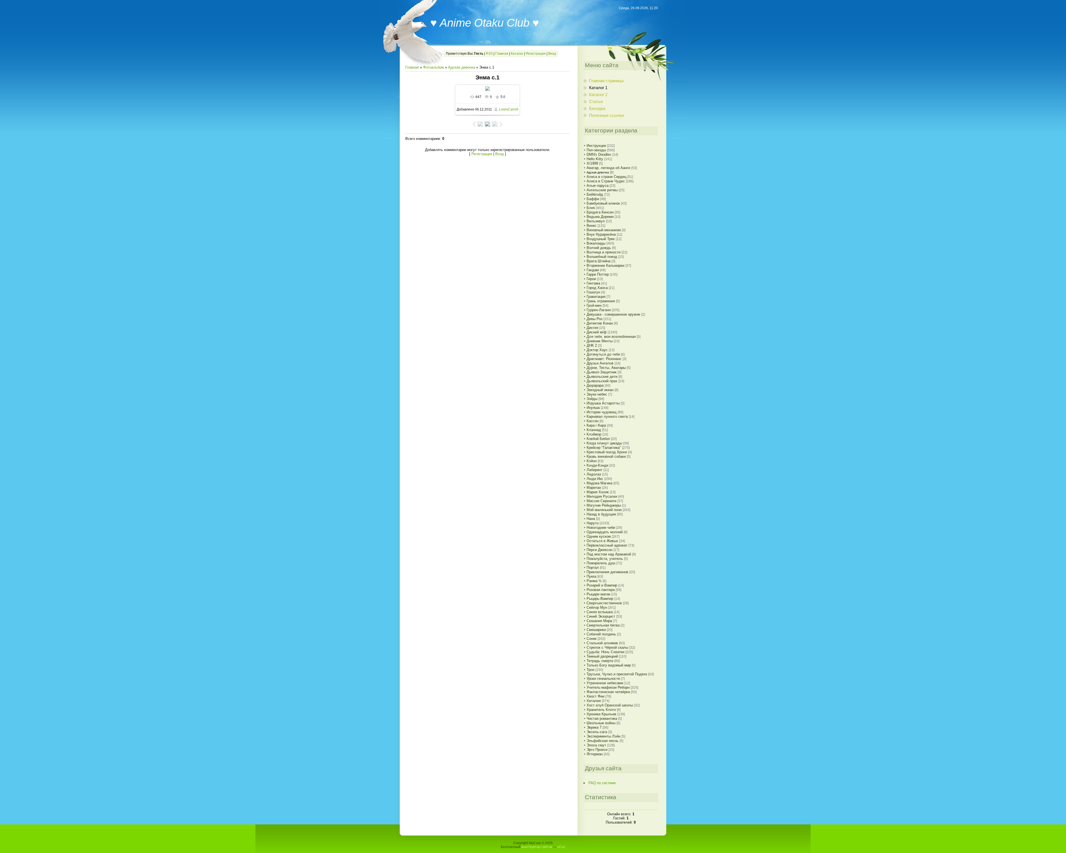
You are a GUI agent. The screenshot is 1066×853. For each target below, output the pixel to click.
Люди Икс (595, 479)
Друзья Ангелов (600, 363)
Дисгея (592, 328)
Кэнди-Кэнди (597, 465)
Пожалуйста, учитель (605, 559)
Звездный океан (600, 390)
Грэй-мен (594, 305)
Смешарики (596, 630)
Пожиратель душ (601, 563)
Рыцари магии (598, 594)
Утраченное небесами (605, 683)
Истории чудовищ (602, 412)
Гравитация (596, 297)
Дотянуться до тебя (603, 354)
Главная (501, 54)
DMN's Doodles (599, 154)
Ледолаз (594, 474)
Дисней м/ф (597, 332)
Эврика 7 (594, 727)
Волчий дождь (599, 248)
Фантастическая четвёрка (608, 692)
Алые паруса (598, 185)
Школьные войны (601, 723)
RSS (489, 54)
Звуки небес (597, 394)
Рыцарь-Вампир (600, 599)
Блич (591, 208)
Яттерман (595, 754)
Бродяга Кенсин (600, 212)
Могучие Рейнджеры (604, 505)
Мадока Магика (599, 483)
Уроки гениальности (603, 678)
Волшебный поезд (602, 257)
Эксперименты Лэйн (603, 736)
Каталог (517, 54)
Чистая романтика (602, 718)
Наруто (593, 523)
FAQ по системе (602, 783)
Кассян (593, 421)
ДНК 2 (592, 345)
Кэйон (592, 461)
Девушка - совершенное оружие (613, 314)
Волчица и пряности (603, 252)
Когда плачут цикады (604, 443)
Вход (552, 54)
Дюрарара (595, 385)
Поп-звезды (596, 150)
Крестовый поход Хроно (607, 452)
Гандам (593, 270)
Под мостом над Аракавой (609, 554)
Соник (592, 638)
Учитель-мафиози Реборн (608, 687)
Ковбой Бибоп (598, 439)
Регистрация (536, 54)
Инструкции (596, 146)
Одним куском (599, 536)
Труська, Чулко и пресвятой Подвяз (617, 674)
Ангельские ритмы (602, 190)
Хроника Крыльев (601, 714)
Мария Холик (598, 492)
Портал (593, 567)
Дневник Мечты (600, 341)
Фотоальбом (433, 67)
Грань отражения (601, 301)
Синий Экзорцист (601, 616)
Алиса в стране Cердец (606, 177)
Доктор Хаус (597, 350)
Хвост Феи (595, 696)
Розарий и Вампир (602, 585)
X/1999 (592, 163)
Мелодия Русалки (602, 496)
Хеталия (594, 701)
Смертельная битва (603, 625)
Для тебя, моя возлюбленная (611, 336)
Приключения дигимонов (607, 572)
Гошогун (593, 292)
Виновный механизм (604, 230)
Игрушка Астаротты (603, 403)
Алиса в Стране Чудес (606, 181)
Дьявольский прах (602, 381)
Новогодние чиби (601, 527)
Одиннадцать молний (605, 532)
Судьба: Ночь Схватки (605, 652)
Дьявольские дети (602, 376)
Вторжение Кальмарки (605, 265)
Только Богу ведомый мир (609, 665)
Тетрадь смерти (600, 661)
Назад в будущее (601, 514)
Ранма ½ (594, 581)
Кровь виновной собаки (606, 456)
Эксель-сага (597, 732)
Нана (591, 519)
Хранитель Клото (601, 710)
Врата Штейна (598, 261)
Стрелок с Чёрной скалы (607, 647)
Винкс (592, 225)
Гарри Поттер (598, 274)
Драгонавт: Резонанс (604, 359)
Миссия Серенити (601, 501)
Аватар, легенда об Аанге (608, 168)
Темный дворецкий (602, 656)
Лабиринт (594, 470)
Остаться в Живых (602, 541)
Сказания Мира (599, 621)
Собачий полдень (601, 634)
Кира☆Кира (596, 425)
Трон (590, 670)
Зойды (592, 399)
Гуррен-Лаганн (599, 310)
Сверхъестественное (604, 603)
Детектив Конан (600, 323)
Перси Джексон (599, 550)
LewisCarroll (508, 109)
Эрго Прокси (597, 750)
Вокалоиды (596, 243)
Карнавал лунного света (607, 416)
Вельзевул (596, 221)
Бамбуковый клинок (603, 203)
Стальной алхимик (602, 643)
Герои (591, 279)
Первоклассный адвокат (607, 545)
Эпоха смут (596, 745)
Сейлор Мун (597, 607)
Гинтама (593, 283)
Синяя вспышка (600, 612)
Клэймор (594, 434)
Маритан (594, 487)
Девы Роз (594, 319)
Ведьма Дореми (600, 217)
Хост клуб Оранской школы (610, 705)
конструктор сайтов (536, 847)
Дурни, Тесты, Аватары (606, 368)
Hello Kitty (595, 159)
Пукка (591, 576)
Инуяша (593, 408)
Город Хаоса (597, 288)
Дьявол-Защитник (602, 372)
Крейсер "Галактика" (604, 448)
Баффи (593, 199)
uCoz (561, 847)
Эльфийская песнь (603, 741)
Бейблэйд (595, 194)
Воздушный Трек (601, 239)
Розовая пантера (601, 590)
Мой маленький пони (604, 510)
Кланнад (594, 430)
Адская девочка (461, 67)
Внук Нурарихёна (601, 234)
